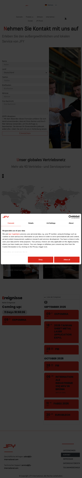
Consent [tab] (11, 223)
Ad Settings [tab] (51, 223)
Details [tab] (31, 223)
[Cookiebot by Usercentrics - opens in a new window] (70, 216)
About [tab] (71, 223)
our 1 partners (14, 234)
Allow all (67, 259)
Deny (40, 259)
